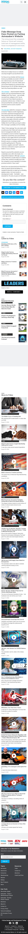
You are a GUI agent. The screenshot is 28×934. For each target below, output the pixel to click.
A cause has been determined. (9, 770)
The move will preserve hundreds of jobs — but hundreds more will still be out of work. (13, 595)
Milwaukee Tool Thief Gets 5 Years (11, 707)
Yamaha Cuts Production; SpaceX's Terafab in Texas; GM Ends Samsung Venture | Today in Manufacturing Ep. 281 (13, 530)
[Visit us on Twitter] (13, 923)
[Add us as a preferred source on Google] (21, 192)
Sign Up (5, 861)
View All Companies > (14, 292)
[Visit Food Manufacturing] (10, 841)
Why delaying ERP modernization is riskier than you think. (13, 419)
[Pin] (17, 192)
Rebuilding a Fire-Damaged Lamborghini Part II (13, 767)
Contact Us (14, 926)
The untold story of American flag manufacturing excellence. (13, 475)
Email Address (7, 218)
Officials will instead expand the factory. (11, 827)
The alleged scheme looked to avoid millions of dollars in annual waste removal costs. (13, 504)
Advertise (20, 926)
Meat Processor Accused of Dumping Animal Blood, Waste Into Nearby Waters (9, 273)
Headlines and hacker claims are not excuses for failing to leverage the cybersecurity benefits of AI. (13, 623)
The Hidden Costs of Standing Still (11, 416)
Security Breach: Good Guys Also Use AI (12, 619)
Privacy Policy (9, 928)
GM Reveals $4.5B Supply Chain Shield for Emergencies (13, 561)
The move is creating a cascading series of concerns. (12, 799)
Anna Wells (7, 48)
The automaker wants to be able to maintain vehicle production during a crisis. (12, 564)
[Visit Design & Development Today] (3, 841)
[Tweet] (14, 192)
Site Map (22, 929)
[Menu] (25, 2)
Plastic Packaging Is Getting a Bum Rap (8, 316)
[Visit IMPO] (24, 841)
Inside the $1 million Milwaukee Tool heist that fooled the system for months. (13, 710)
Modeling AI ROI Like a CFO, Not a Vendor (9, 244)
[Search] (21, 2)
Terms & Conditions (19, 928)
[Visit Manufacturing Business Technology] (17, 843)
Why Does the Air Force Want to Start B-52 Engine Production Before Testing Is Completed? (13, 795)
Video (3, 28)
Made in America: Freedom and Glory (9, 262)
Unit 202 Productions (16, 48)
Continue (8, 226)
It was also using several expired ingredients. (13, 447)
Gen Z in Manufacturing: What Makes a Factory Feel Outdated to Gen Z (12, 677)
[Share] (6, 192)
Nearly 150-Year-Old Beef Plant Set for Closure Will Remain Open (12, 591)
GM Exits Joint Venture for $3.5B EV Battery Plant (13, 649)
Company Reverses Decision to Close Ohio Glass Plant (13, 824)
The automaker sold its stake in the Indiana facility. (12, 652)
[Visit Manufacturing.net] (10, 843)
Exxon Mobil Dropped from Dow (8, 327)
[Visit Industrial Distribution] (3, 843)
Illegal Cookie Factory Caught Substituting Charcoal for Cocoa (9, 253)
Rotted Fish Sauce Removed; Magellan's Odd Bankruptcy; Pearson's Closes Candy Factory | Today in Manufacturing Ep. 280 (13, 736)
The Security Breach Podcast (8, 338)
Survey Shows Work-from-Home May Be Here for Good (8, 306)
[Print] (2, 192)
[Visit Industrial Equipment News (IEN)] (17, 841)
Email (2, 854)
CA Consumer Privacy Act (11, 929)
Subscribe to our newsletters (14, 187)
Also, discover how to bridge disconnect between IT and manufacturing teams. (11, 681)
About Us (7, 926)
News (3, 588)
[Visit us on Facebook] (10, 923)
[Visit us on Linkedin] (17, 923)
